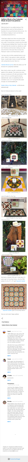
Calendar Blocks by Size (7, 64)
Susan (9, 359)
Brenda (9, 401)
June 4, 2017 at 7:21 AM (16, 331)
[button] (26, 19)
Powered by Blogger (15, 459)
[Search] (26, 3)
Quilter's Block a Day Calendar (8, 85)
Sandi (9, 331)
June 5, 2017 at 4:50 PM (17, 401)
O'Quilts (9, 375)
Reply (9, 355)
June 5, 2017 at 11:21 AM (13, 385)
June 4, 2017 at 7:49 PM (17, 359)
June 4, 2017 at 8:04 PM (17, 375)
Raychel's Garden (20, 281)
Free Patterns (5, 322)
